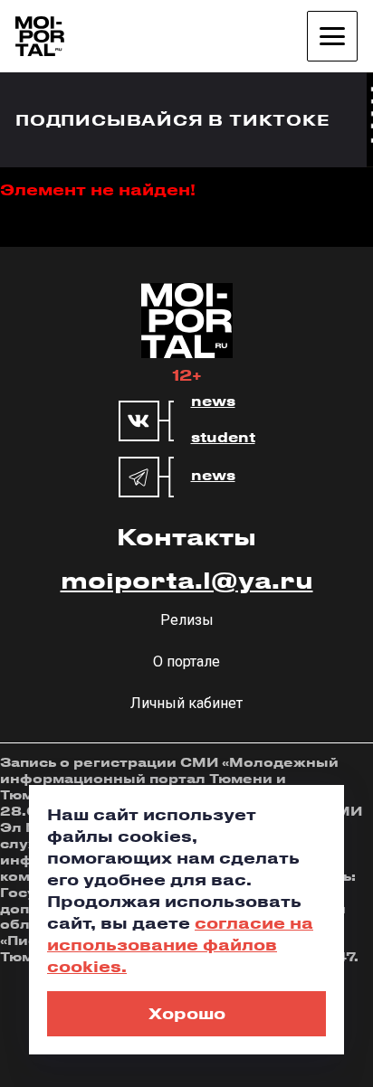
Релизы (187, 620)
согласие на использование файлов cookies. (180, 944)
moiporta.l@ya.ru (187, 579)
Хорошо (186, 1013)
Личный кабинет (186, 703)
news (213, 401)
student (223, 437)
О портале (186, 661)
